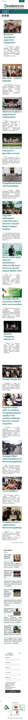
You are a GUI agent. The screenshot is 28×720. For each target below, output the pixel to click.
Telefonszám (8, 677)
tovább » (17, 567)
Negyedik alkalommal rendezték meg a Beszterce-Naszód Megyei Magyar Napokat (10, 222)
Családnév (7, 657)
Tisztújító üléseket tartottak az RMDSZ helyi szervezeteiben (12, 302)
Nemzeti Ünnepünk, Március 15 (9, 336)
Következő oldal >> (18, 542)
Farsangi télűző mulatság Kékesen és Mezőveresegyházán (12, 459)
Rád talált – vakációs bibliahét (8, 556)
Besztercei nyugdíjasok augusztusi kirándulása (9, 38)
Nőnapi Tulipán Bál (11, 379)
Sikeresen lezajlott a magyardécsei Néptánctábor (11, 114)
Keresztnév (7, 662)
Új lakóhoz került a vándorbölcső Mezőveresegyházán (12, 525)
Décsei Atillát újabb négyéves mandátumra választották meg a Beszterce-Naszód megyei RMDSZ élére (12, 264)
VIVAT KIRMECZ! (10, 491)
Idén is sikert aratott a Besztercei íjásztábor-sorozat (12, 151)
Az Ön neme (8, 672)
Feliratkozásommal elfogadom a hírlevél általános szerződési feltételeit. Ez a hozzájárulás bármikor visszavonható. (10, 685)
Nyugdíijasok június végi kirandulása (11, 184)
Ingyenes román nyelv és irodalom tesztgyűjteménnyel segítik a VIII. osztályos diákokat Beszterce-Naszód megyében (11, 415)
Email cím (7, 667)
